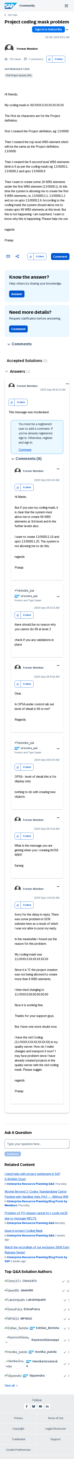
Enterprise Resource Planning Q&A (30, 1183)
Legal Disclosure (55, 1428)
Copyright (18, 1428)
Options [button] (66, 29)
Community (27, 5)
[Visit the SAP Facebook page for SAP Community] (26, 1406)
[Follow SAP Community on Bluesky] (33, 1406)
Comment (60, 256)
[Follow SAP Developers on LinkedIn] (47, 1406)
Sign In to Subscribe (48, 29)
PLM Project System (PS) (18, 75)
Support (55, 1439)
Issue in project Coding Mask (24, 1230)
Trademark (18, 1439)
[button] (49, 59)
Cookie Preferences (18, 1449)
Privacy (18, 1418)
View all (10, 1385)
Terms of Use (55, 1418)
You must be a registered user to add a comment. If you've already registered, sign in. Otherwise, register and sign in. (36, 433)
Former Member (27, 48)
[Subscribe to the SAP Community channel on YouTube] (40, 1406)
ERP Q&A (12, 15)
